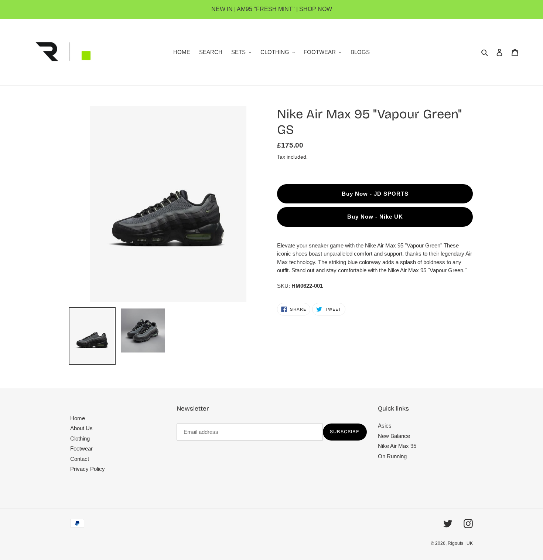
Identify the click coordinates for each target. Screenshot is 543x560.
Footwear (81, 448)
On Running (392, 456)
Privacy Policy (87, 469)
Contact (79, 459)
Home (77, 418)
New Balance (394, 436)
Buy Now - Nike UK (375, 216)
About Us (81, 428)
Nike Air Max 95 (397, 446)
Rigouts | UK (460, 543)
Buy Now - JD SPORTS (375, 193)
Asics (385, 425)
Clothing (80, 438)
